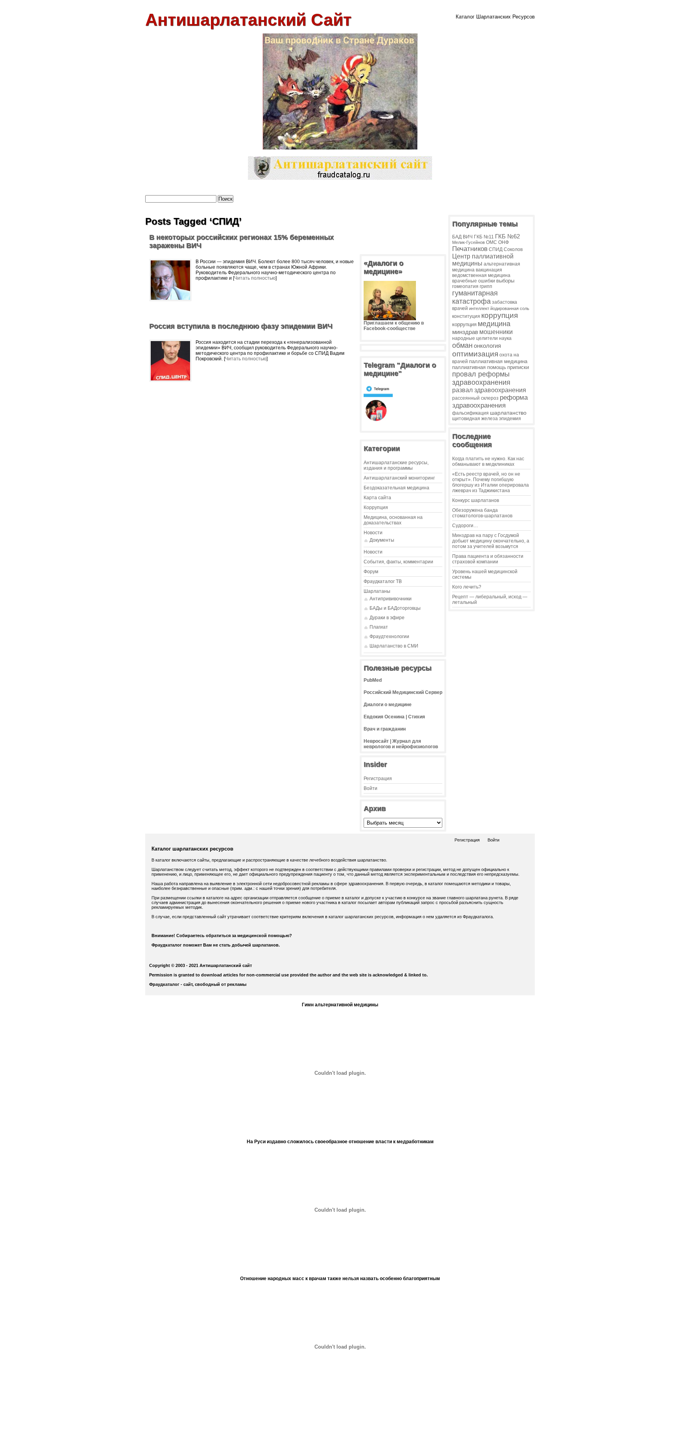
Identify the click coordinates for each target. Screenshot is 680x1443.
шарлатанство (508, 413)
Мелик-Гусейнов (468, 242)
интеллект (479, 308)
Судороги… (465, 525)
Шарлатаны (377, 591)
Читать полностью (254, 278)
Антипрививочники (391, 599)
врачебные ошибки (473, 280)
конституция (466, 316)
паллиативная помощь (479, 367)
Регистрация (378, 778)
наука (505, 338)
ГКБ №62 (507, 236)
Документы (382, 540)
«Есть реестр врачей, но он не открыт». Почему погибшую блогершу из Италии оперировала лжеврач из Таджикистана (490, 482)
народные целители (475, 338)
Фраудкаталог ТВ (383, 581)
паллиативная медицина (498, 361)
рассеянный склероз (475, 398)
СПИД (496, 249)
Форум (371, 571)
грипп (486, 286)
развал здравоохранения (489, 390)
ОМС (491, 242)
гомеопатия (465, 286)
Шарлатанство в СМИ (394, 646)
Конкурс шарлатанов (475, 500)
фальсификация (470, 412)
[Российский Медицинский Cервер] (340, 1434)
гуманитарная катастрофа (475, 297)
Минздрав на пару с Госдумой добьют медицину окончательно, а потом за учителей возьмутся (490, 541)
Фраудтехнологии (389, 636)
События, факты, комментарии (398, 562)
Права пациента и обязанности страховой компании (487, 559)
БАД (457, 237)
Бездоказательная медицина (396, 488)
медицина (494, 324)
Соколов (513, 249)
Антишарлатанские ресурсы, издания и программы (396, 465)
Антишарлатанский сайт (248, 19)
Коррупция (376, 507)
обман (462, 345)
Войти (370, 788)
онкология (487, 346)
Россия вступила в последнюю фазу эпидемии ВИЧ (241, 326)
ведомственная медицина (481, 275)
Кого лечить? (466, 587)
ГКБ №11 (484, 237)
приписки (518, 367)
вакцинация (489, 269)
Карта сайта (377, 497)
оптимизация (475, 354)
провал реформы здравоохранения (481, 378)
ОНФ (503, 242)
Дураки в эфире (387, 617)
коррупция (499, 315)
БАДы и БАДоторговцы (395, 608)
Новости (373, 532)
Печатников (470, 249)
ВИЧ (468, 236)
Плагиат (379, 627)
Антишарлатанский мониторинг (399, 478)
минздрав (465, 331)
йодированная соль (509, 308)
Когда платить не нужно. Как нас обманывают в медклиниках (488, 461)
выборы (505, 281)
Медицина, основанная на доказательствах (393, 520)
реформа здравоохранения (490, 401)
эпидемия (510, 418)
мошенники (496, 331)
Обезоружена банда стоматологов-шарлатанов (482, 513)
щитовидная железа (475, 418)
